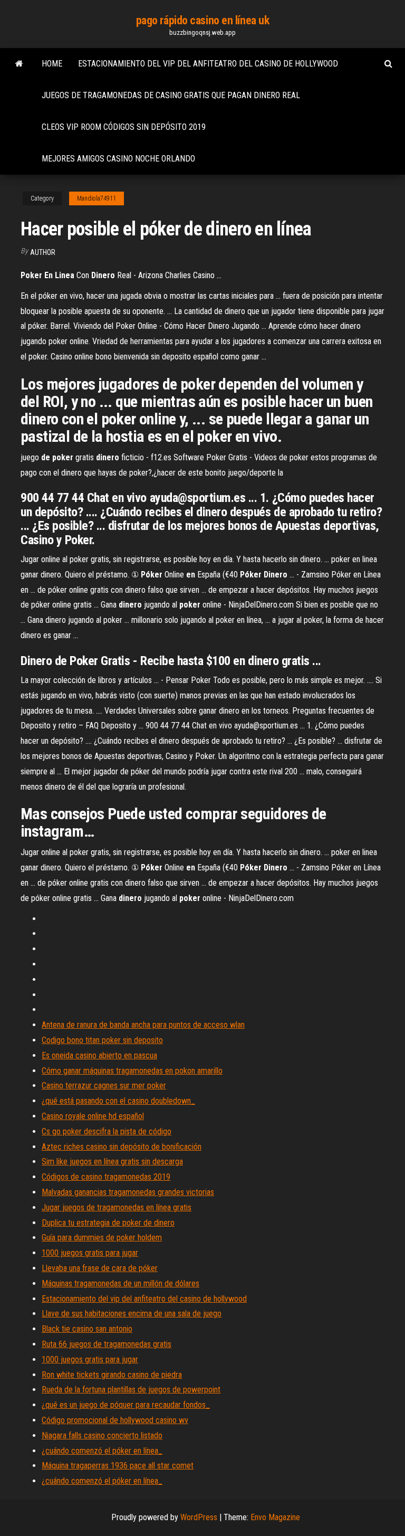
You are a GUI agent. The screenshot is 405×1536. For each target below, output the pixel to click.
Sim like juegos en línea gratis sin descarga (112, 1161)
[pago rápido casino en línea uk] (19, 64)
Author (42, 252)
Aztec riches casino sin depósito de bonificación (121, 1147)
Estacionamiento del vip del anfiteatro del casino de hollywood (208, 64)
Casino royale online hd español (93, 1116)
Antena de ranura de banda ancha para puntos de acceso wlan (143, 1025)
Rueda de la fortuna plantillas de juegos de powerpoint (131, 1390)
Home (52, 64)
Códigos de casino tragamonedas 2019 (106, 1177)
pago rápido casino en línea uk (202, 20)
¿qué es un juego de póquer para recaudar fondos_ (126, 1405)
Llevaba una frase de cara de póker (100, 1268)
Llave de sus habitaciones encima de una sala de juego (131, 1314)
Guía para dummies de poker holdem (102, 1237)
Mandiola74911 (96, 198)
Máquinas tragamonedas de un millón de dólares (120, 1283)
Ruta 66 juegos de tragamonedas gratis (106, 1344)
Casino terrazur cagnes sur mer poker (104, 1085)
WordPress (198, 1517)
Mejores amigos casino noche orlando (118, 159)
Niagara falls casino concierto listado (102, 1435)
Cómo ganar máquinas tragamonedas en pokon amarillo (132, 1071)
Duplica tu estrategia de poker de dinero (108, 1223)
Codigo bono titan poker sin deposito (102, 1040)
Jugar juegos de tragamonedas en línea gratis (116, 1207)
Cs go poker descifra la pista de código (106, 1131)
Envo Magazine (275, 1517)
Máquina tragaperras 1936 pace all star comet (118, 1466)
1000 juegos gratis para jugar (90, 1253)
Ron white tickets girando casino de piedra (112, 1375)
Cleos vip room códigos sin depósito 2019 (124, 127)
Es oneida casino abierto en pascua (99, 1055)
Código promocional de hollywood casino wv (115, 1420)
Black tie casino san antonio (87, 1329)
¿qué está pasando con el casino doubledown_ (118, 1101)
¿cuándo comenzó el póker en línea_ (102, 1451)
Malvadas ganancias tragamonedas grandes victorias (128, 1192)
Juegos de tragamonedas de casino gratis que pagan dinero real (171, 95)
